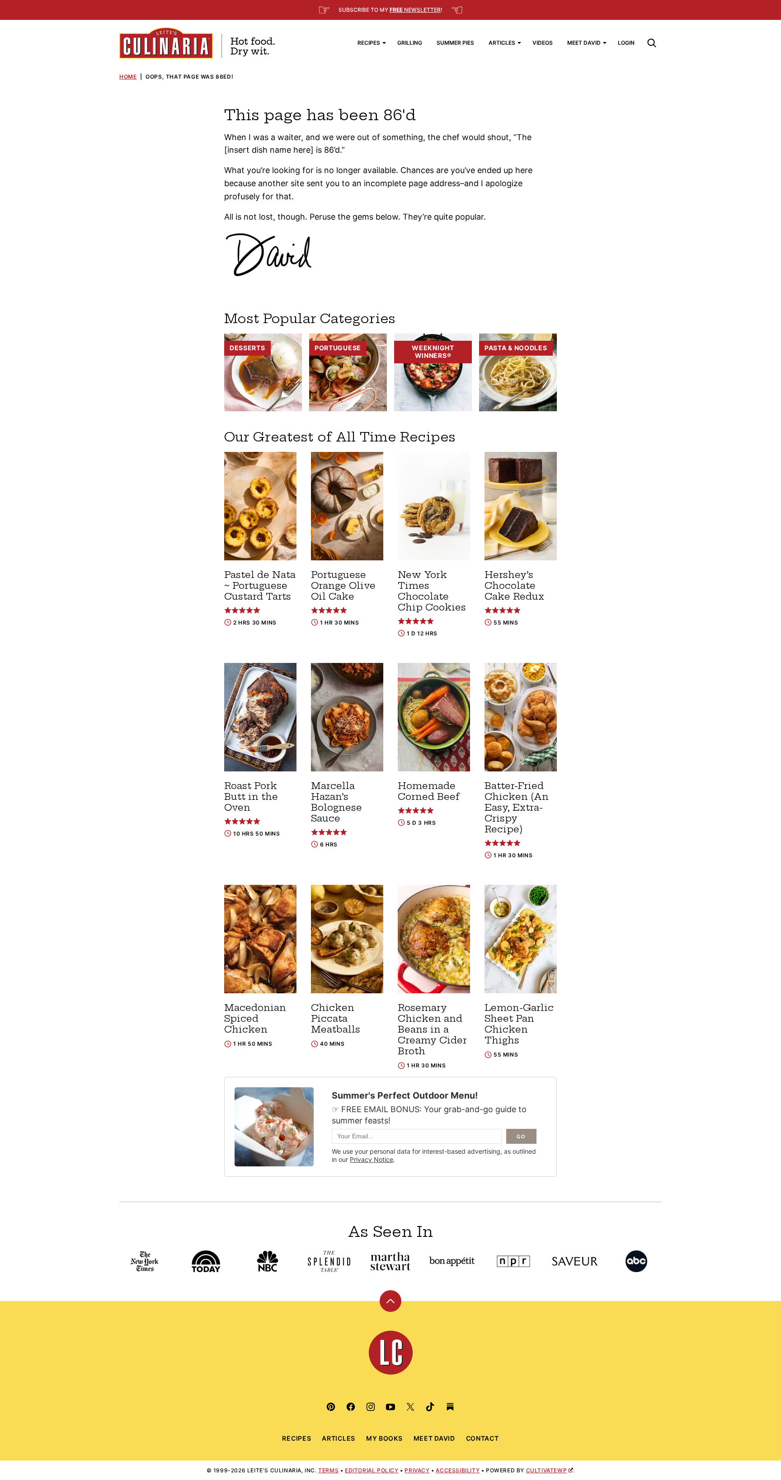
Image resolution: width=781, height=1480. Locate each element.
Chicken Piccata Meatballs (335, 1018)
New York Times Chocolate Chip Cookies (432, 591)
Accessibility (458, 1470)
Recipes (369, 42)
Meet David (584, 42)
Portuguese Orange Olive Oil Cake (343, 585)
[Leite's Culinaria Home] (197, 43)
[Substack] (450, 1407)
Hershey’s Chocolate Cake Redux (514, 585)
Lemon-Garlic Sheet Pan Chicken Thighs (519, 1024)
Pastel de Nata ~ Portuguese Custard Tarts (260, 585)
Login (626, 42)
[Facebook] (351, 1407)
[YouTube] (390, 1407)
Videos (542, 42)
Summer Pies (455, 42)
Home (127, 76)
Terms (328, 1470)
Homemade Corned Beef (429, 791)
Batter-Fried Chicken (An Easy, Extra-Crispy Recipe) (517, 807)
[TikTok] (430, 1407)
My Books (384, 1438)
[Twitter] (410, 1407)
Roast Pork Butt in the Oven (251, 796)
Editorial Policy (372, 1470)
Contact (482, 1438)
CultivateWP (546, 1470)
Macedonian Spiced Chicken (255, 1018)
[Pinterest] (331, 1407)
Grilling (409, 42)
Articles (502, 42)
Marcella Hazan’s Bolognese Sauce (336, 802)
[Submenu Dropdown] (384, 43)
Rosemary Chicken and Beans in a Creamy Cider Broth (432, 1029)
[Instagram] (371, 1407)
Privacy (417, 1470)
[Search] (652, 43)
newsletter (415, 9)
